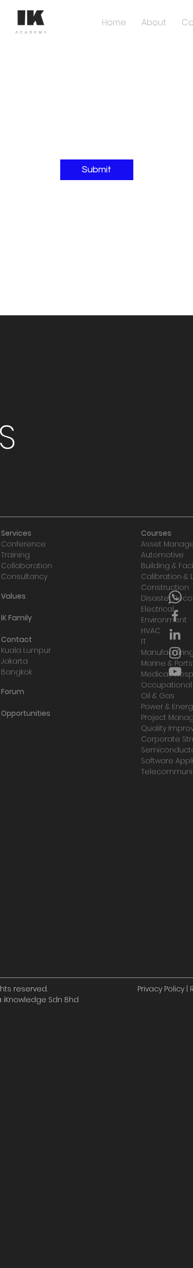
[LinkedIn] (175, 634)
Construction (165, 587)
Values (13, 596)
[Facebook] (175, 615)
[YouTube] (175, 671)
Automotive (162, 555)
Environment (164, 620)
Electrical (157, 609)
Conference (23, 544)
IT (143, 641)
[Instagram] (175, 653)
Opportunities (25, 713)
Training (15, 555)
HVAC (151, 630)
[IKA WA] (175, 597)
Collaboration (26, 565)
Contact (16, 639)
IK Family (16, 618)
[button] (96, 169)
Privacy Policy (160, 989)
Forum (12, 691)
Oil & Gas (157, 696)
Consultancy (24, 576)
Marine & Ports (166, 663)
